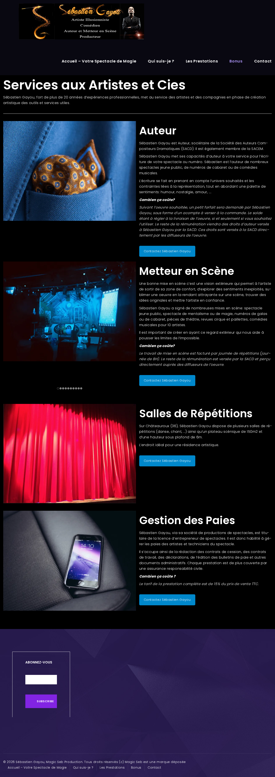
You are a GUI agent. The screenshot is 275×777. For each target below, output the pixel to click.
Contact (263, 61)
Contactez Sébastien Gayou (167, 251)
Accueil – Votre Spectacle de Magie (99, 61)
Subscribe (45, 701)
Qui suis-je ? (161, 61)
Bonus (235, 61)
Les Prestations (202, 61)
